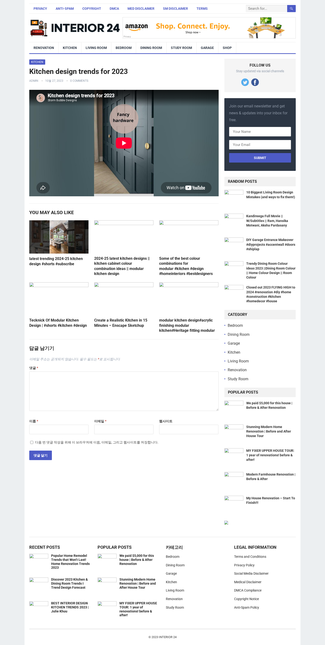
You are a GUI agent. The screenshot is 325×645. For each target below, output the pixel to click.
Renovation (44, 48)
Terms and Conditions (250, 556)
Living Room (96, 48)
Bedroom (124, 48)
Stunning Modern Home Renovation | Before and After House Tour (268, 431)
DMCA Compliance (247, 590)
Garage (207, 48)
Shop (227, 48)
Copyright (91, 8)
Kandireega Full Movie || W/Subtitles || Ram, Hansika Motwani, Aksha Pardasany (267, 220)
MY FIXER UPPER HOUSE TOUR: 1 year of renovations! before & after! (270, 455)
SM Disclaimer (175, 8)
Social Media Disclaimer (251, 573)
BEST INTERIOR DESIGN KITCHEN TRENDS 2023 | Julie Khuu (70, 607)
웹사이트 (165, 421)
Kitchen (70, 48)
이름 (33, 421)
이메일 (100, 421)
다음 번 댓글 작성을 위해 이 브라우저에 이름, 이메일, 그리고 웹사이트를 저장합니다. (96, 442)
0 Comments (79, 80)
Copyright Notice (246, 599)
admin (33, 80)
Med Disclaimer (141, 8)
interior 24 (168, 637)
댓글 (33, 368)
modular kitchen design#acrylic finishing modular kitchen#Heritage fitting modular (187, 325)
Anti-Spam (65, 8)
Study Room (181, 48)
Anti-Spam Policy (246, 607)
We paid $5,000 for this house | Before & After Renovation (136, 560)
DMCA (114, 8)
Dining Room (151, 48)
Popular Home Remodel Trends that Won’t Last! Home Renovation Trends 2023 (70, 561)
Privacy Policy (244, 565)
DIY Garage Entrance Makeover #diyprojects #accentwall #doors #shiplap (270, 244)
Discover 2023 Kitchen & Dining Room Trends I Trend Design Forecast (69, 583)
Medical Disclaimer (247, 582)
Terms (202, 8)
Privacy (40, 8)
